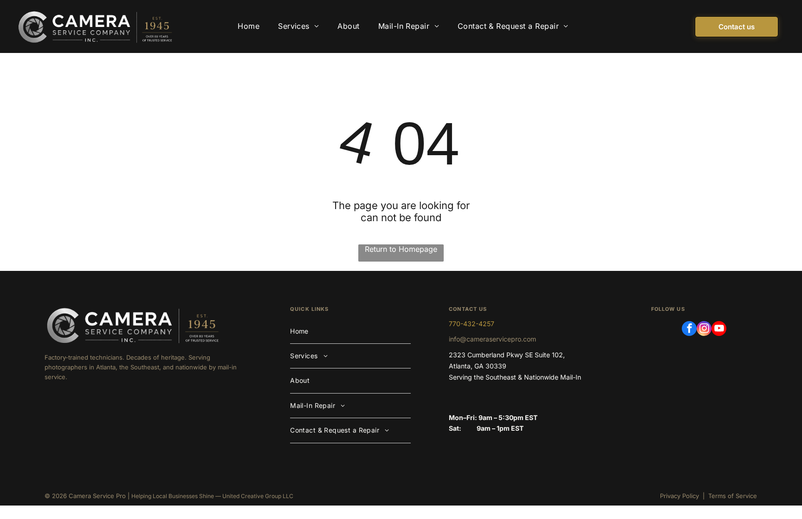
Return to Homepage (401, 249)
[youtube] (718, 329)
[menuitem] (248, 26)
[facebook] (689, 329)
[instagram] (704, 329)
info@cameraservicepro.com (492, 339)
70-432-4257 (473, 324)
